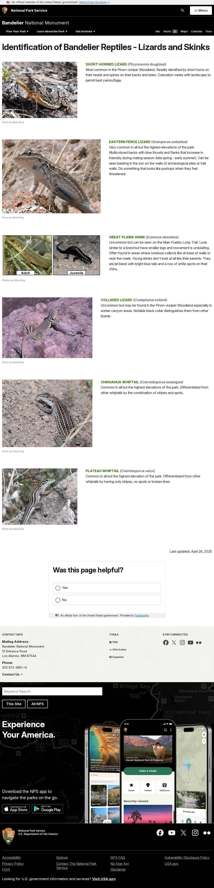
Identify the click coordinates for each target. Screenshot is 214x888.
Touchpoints (142, 615)
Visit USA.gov (104, 879)
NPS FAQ (117, 857)
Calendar (196, 31)
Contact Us (11, 674)
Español (118, 657)
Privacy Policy (13, 864)
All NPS (37, 704)
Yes (65, 588)
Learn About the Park (50, 31)
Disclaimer (118, 869)
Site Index (119, 649)
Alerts (169, 31)
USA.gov (171, 864)
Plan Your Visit (15, 31)
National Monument (35, 22)
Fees (209, 31)
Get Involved (84, 31)
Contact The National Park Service (76, 866)
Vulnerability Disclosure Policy (187, 857)
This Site (13, 704)
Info (157, 31)
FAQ (115, 642)
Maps (184, 31)
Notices (62, 857)
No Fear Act (119, 864)
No (64, 600)
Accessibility (11, 857)
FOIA (6, 869)
